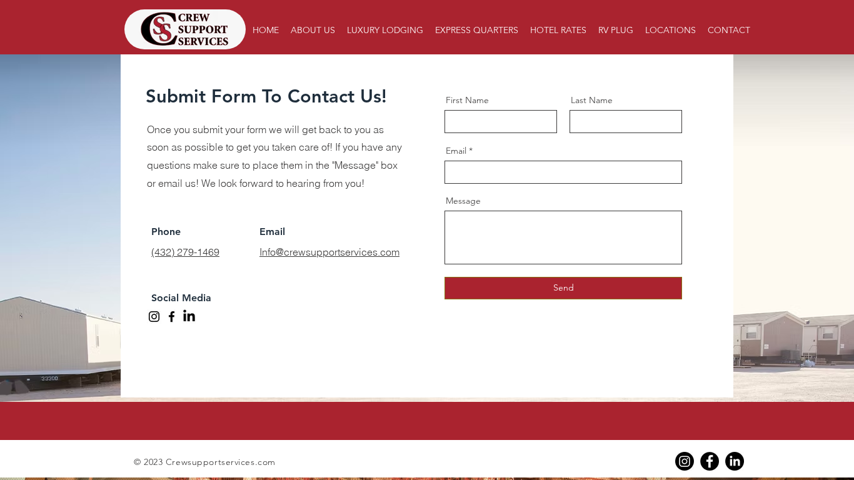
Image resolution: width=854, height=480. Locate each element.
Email (456, 150)
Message (463, 200)
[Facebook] (171, 316)
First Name (467, 100)
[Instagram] (154, 316)
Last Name (592, 100)
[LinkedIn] (734, 461)
